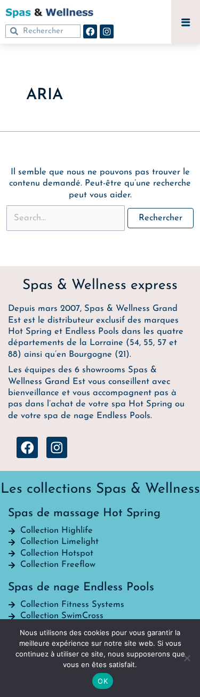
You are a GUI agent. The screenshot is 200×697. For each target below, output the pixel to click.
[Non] (186, 658)
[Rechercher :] (66, 218)
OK (103, 681)
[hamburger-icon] (185, 23)
